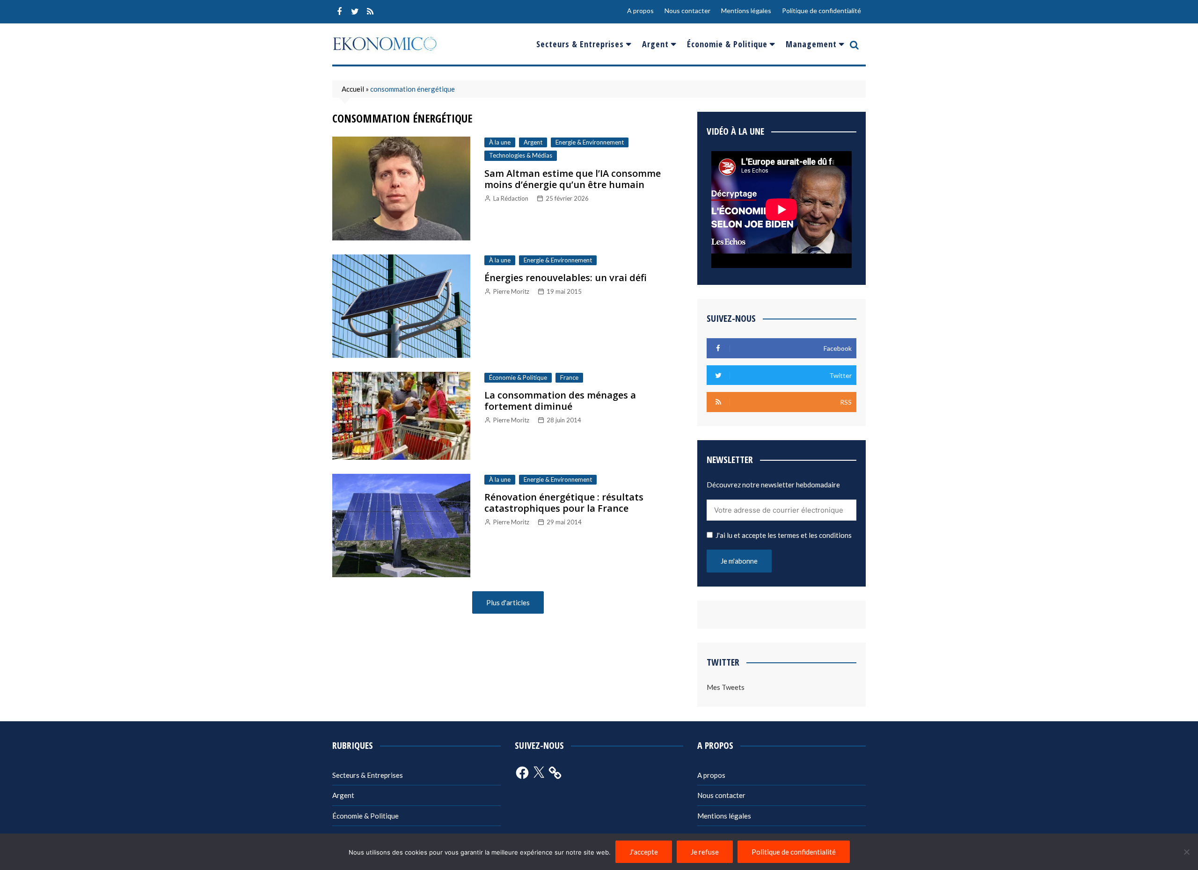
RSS (370, 12)
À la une (500, 142)
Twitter (355, 12)
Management (811, 44)
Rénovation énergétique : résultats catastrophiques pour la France (563, 503)
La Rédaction (510, 198)
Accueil (353, 89)
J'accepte (643, 852)
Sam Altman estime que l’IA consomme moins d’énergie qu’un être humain (572, 179)
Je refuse (705, 852)
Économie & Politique (727, 44)
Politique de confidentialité (821, 10)
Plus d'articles (508, 602)
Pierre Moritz (511, 291)
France (569, 377)
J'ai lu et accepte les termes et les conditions (784, 535)
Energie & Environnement (589, 142)
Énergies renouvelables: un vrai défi (565, 277)
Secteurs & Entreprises (580, 44)
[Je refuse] (1186, 851)
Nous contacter (687, 10)
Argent (655, 44)
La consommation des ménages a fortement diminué (560, 401)
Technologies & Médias (520, 155)
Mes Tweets (726, 687)
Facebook (339, 12)
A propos (640, 10)
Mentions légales (746, 10)
